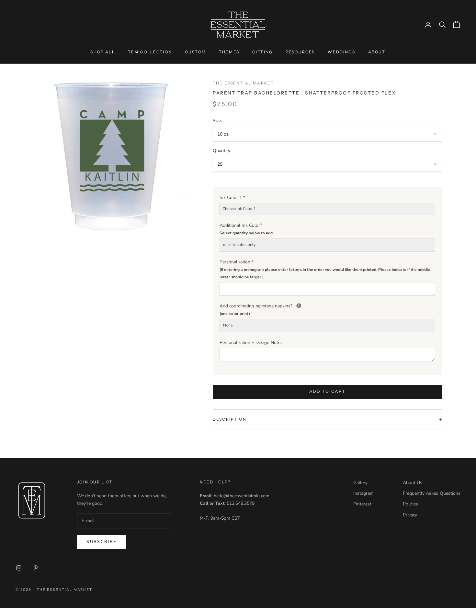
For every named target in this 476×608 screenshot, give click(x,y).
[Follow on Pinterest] (35, 568)
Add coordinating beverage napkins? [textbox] (327, 309)
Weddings (341, 52)
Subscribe (101, 542)
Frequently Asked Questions (431, 493)
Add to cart (327, 391)
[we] (298, 305)
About (377, 52)
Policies (410, 504)
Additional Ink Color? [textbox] (246, 229)
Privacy (410, 515)
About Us (412, 483)
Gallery (360, 483)
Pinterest (362, 504)
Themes (229, 52)
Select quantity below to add (246, 233)
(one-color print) (235, 313)
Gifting (262, 52)
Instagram (363, 493)
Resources (300, 52)
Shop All (102, 52)
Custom (195, 52)
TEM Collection (150, 52)
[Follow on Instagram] (19, 568)
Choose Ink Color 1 (239, 208)
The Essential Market (243, 83)
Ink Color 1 (232, 197)
